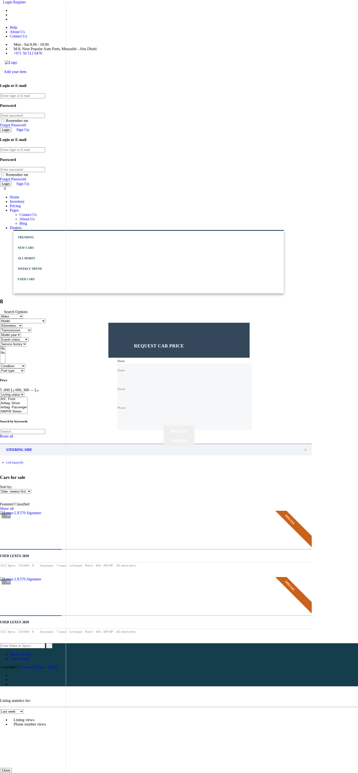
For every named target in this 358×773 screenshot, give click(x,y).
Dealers (15, 228)
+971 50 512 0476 (28, 53)
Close (6, 770)
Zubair (52, 667)
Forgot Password (13, 125)
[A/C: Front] (13, 399)
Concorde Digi (31, 667)
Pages (14, 210)
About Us (17, 32)
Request (178, 431)
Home (14, 197)
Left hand (14, 462)
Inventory (17, 201)
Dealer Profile (20, 654)
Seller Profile (20, 659)
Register (19, 2)
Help (13, 27)
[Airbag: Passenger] (13, 407)
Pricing (15, 206)
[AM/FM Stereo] (13, 412)
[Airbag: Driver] (13, 403)
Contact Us (18, 36)
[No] (2, 349)
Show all (7, 508)
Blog (23, 223)
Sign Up (22, 130)
